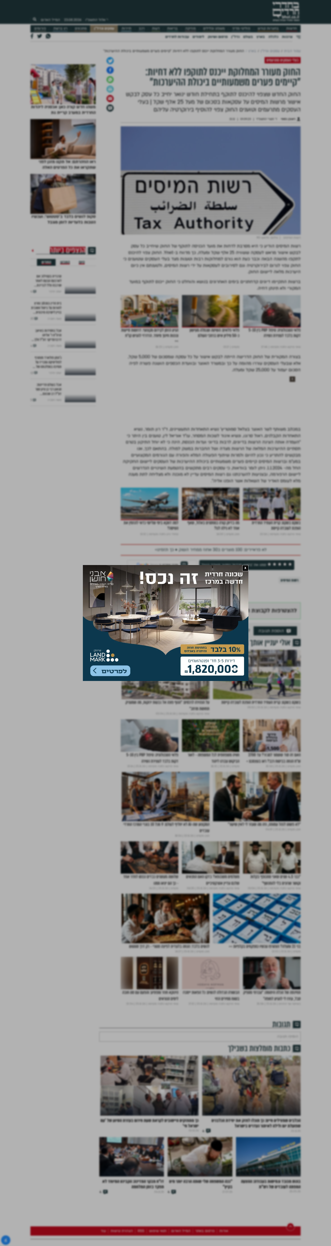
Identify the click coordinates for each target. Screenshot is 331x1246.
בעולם (248, 36)
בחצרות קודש (268, 28)
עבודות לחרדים (177, 36)
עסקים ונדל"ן (104, 28)
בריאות (172, 28)
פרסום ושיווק (218, 36)
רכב (142, 28)
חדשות (291, 28)
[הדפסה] (110, 204)
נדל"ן (235, 36)
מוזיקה (190, 28)
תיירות (126, 28)
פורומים (40, 28)
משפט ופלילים (214, 28)
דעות (156, 28)
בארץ (260, 36)
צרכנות (287, 36)
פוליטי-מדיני (241, 28)
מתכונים (81, 28)
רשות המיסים (289, 695)
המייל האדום (50, 19)
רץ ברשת (60, 28)
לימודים (198, 36)
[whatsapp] (110, 194)
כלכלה (273, 36)
